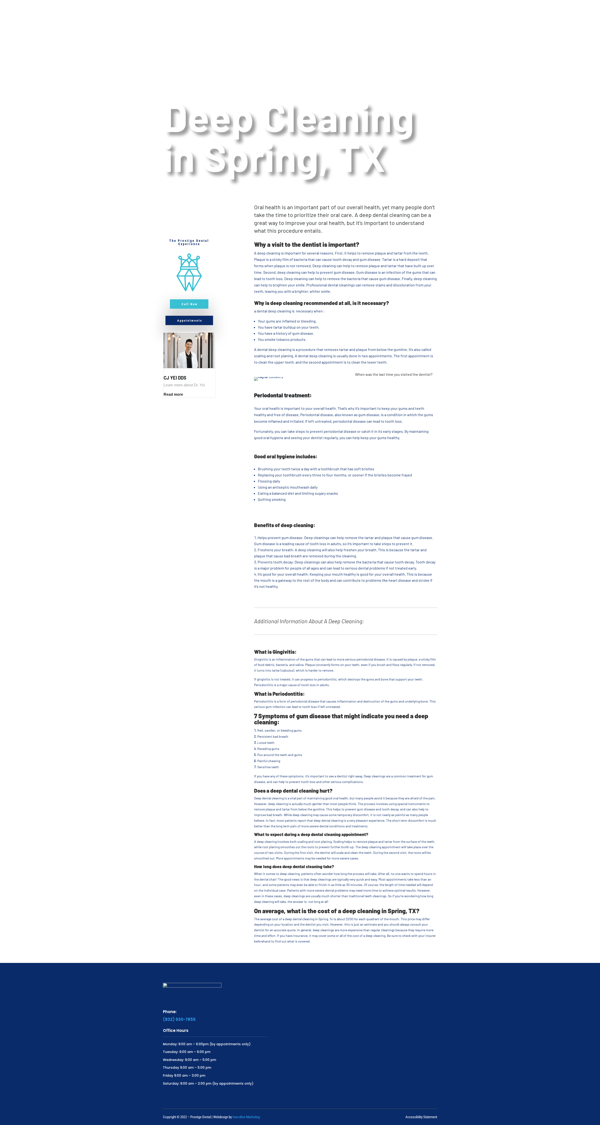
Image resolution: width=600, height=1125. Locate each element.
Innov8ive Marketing (246, 1117)
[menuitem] (265, 12)
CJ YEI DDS (175, 377)
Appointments (189, 320)
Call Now (190, 304)
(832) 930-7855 (179, 1019)
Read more (173, 394)
